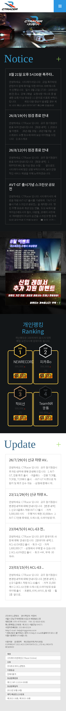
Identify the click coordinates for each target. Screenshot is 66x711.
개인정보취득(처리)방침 (33, 641)
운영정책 (17, 641)
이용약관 (8, 641)
